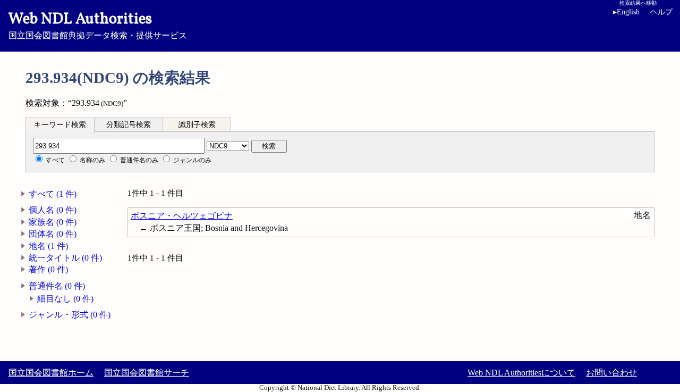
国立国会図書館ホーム (51, 372)
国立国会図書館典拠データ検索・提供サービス (97, 24)
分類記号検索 (128, 125)
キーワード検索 (60, 125)
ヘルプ (661, 12)
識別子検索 (197, 125)
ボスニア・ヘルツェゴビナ (182, 215)
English (626, 12)
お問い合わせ (611, 372)
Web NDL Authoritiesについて (521, 372)
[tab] (60, 124)
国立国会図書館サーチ (146, 372)
